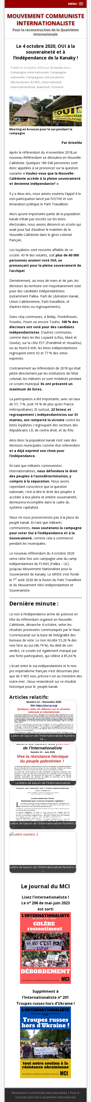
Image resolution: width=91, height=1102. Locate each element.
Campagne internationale (29, 72)
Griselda (56, 67)
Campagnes (35, 77)
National (43, 87)
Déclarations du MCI (25, 82)
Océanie (57, 87)
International (51, 82)
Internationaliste (22, 87)
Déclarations (54, 77)
